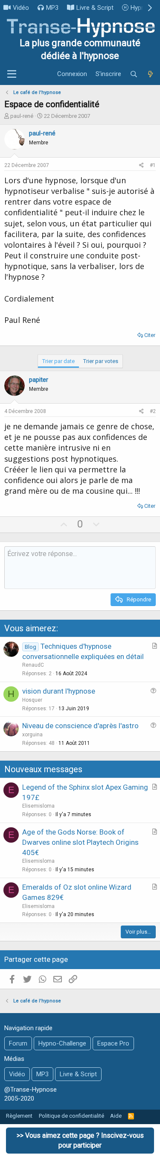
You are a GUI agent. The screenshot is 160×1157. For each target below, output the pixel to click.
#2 (153, 411)
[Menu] (12, 74)
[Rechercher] (133, 74)
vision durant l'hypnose (58, 691)
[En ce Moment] (150, 74)
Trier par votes (100, 361)
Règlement (19, 1116)
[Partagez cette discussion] (141, 165)
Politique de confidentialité (71, 1116)
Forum (18, 1043)
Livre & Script (94, 8)
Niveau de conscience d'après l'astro (80, 725)
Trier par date (58, 361)
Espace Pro (113, 1043)
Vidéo (21, 8)
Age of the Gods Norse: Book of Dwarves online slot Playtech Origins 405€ (80, 842)
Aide (116, 1116)
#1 (153, 165)
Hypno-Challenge (62, 1043)
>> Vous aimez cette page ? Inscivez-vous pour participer (80, 1140)
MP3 (52, 8)
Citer (149, 335)
